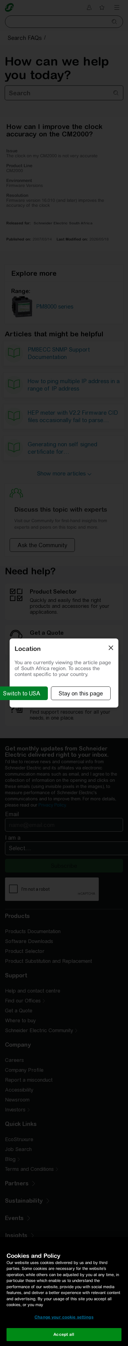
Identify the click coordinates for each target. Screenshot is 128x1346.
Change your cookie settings (64, 1317)
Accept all (63, 1334)
